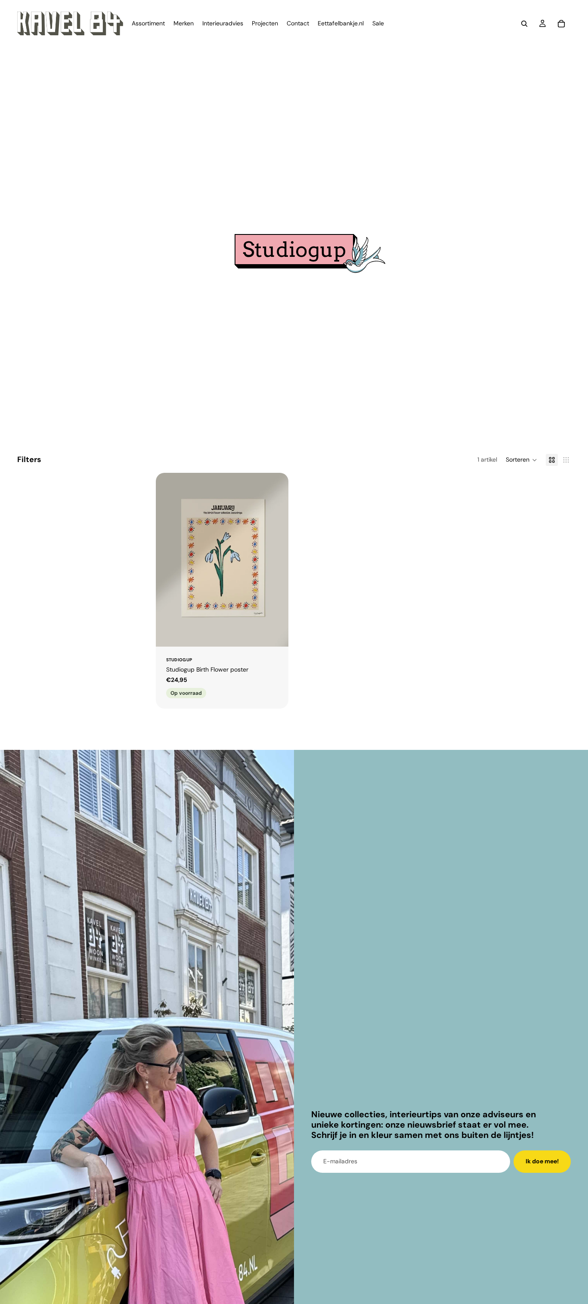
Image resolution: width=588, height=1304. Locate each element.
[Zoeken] (524, 23)
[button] (521, 459)
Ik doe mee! (542, 1161)
